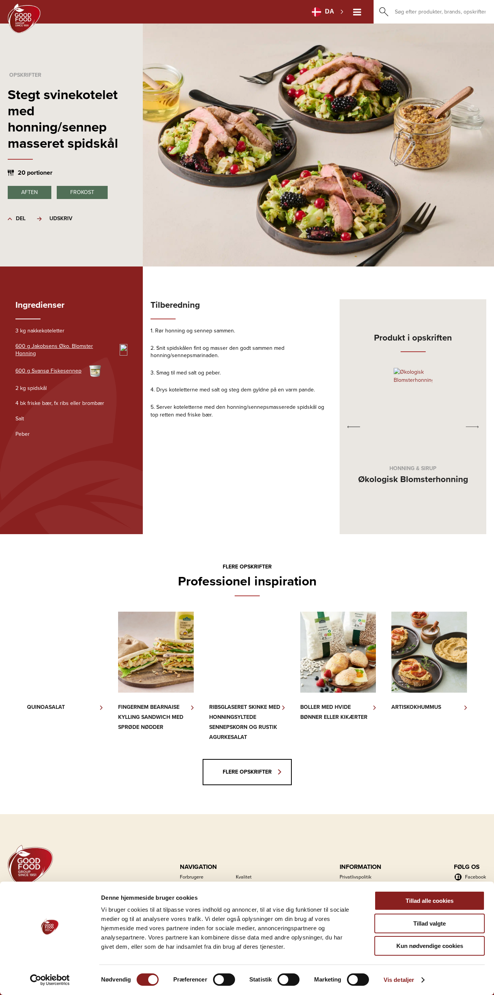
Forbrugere (191, 876)
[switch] (224, 979)
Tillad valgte (429, 923)
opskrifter (25, 75)
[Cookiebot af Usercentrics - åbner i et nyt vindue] (50, 980)
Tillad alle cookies (429, 900)
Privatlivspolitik (355, 876)
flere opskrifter (247, 772)
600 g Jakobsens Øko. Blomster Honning (54, 350)
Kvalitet (244, 876)
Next (472, 427)
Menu (357, 12)
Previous (353, 427)
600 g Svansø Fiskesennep (48, 371)
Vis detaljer (399, 979)
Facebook (475, 876)
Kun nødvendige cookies (429, 946)
